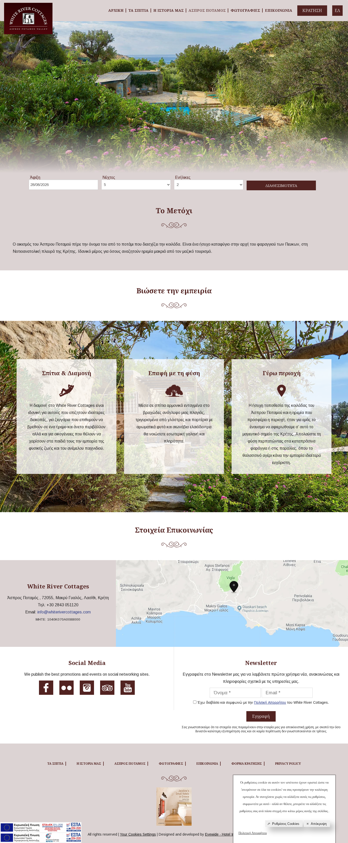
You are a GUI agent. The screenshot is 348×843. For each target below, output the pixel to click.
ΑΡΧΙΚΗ (116, 10)
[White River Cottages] (28, 6)
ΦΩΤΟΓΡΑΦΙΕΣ (245, 10)
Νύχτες (108, 177)
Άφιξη (35, 177)
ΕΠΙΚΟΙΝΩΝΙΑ (278, 10)
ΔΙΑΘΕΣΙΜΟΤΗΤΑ (281, 185)
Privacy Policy (288, 763)
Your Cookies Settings (138, 834)
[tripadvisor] (107, 690)
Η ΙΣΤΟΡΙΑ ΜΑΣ (168, 10)
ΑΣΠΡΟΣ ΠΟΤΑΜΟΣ (207, 10)
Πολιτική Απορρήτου (252, 833)
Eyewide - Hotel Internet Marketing (233, 834)
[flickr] (66, 690)
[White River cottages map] (232, 603)
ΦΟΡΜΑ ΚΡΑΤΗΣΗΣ (246, 763)
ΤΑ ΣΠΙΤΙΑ (138, 10)
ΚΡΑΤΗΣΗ (312, 10)
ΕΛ (337, 10)
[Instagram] (87, 690)
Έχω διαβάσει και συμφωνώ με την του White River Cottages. (263, 702)
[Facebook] (46, 690)
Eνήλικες (183, 177)
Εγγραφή (261, 716)
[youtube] (128, 690)
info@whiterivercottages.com (64, 612)
